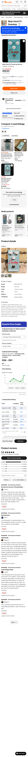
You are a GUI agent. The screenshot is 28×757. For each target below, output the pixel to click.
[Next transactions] (25, 432)
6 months (11, 388)
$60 (21, 428)
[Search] (25, 5)
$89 (21, 408)
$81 (21, 416)
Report (4, 506)
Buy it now (13, 88)
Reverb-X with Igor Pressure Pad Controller (6, 229)
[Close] (25, 28)
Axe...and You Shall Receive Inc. (9, 100)
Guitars (14, 9)
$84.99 (22, 425)
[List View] (5, 131)
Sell (17, 1)
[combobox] (12, 337)
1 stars (3, 471)
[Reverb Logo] (8, 2)
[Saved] (21, 2)
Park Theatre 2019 (19, 227)
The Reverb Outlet (6, 9)
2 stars (3, 468)
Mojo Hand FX (18, 284)
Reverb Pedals (18, 297)
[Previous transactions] (22, 432)
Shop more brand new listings (13, 108)
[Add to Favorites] (19, 24)
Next (13, 622)
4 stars (3, 464)
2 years (23, 388)
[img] (18, 100)
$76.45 (22, 419)
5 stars (3, 462)
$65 (21, 421)
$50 (21, 412)
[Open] (24, 337)
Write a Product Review (14, 458)
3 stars (3, 466)
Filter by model (6, 334)
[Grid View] (2, 131)
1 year (17, 388)
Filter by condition (7, 343)
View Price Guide (7, 441)
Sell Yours (20, 441)
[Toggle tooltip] (16, 35)
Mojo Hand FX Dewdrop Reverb (12, 64)
